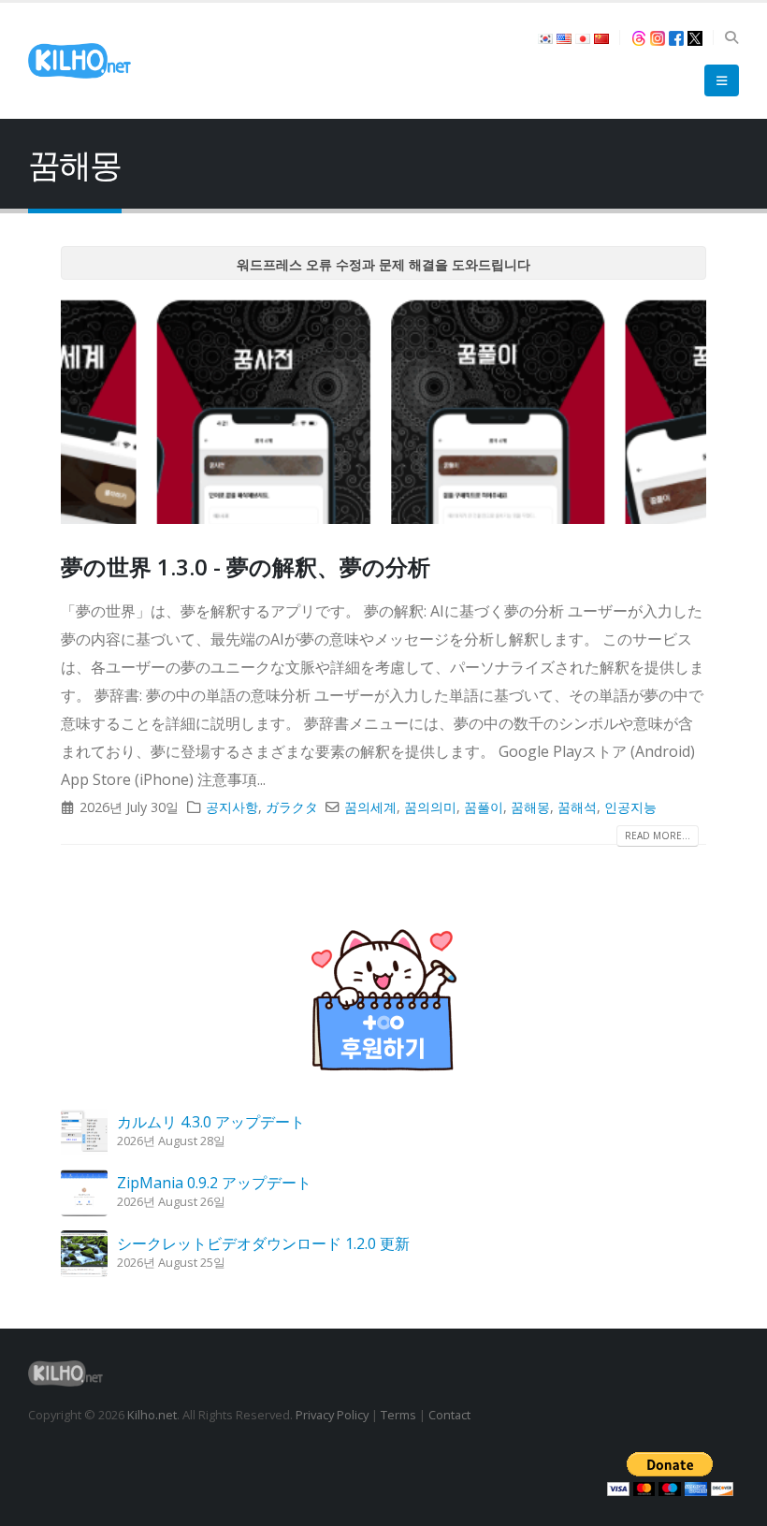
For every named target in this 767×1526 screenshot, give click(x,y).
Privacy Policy (332, 1414)
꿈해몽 (530, 807)
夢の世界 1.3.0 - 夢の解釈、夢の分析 (245, 566)
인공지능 (630, 807)
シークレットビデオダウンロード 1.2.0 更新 (263, 1243)
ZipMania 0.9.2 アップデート (214, 1182)
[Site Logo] (79, 61)
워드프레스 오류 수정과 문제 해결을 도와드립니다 (383, 264)
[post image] (383, 409)
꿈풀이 (483, 807)
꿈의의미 (430, 807)
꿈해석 (577, 807)
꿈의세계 (370, 807)
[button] (731, 37)
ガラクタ (292, 807)
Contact (449, 1414)
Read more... (657, 835)
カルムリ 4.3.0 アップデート (211, 1122)
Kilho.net (152, 1414)
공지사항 (232, 807)
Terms (398, 1414)
